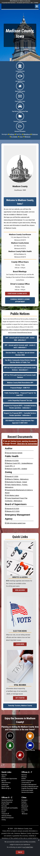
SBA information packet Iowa (15, 523)
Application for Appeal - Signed (16, 482)
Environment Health (27, 790)
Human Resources (6, 802)
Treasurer (5, 813)
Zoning (3, 819)
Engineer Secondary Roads (29, 788)
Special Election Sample (13, 453)
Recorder (4, 806)
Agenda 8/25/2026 (12, 509)
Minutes (3, 780)
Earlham (11, 134)
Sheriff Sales (5, 786)
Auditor (23, 778)
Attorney (24, 776)
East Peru (24, 804)
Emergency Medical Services (29, 786)
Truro (21, 137)
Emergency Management (28, 784)
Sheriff (3, 812)
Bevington (24, 800)
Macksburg (27, 134)
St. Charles (14, 137)
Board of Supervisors (27, 780)
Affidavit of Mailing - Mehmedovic (17, 479)
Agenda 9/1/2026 (11, 476)
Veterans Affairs (6, 815)
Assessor (24, 775)
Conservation (26, 782)
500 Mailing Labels (12, 495)
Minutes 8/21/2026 (12, 511)
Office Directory (6, 782)
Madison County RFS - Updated (16, 469)
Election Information (27, 792)
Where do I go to (6, 788)
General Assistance (7, 800)
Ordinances (4, 784)
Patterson (35, 134)
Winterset (27, 137)
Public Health (5, 804)
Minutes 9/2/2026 (12, 461)
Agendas (4, 775)
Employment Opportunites (9, 778)
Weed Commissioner (7, 817)
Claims (3, 776)
